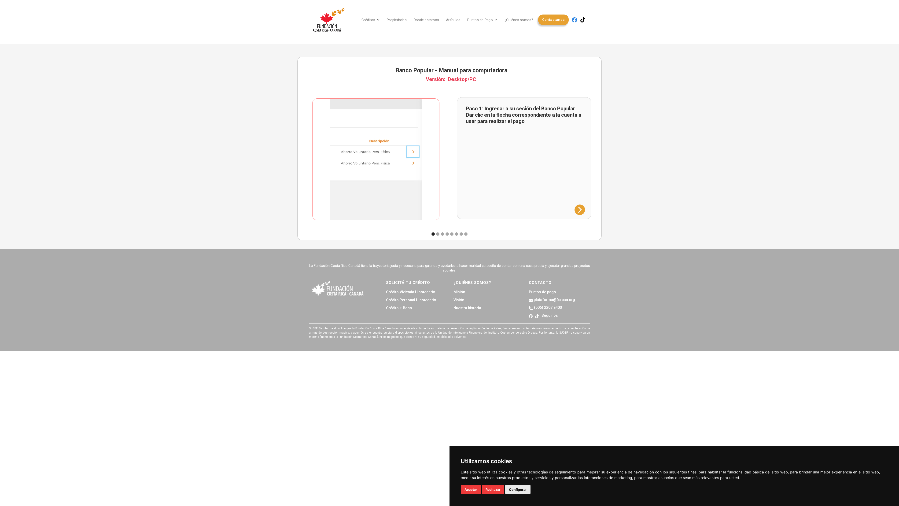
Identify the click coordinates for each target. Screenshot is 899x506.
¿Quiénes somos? (519, 20)
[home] (329, 20)
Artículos (453, 20)
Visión (458, 300)
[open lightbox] (376, 159)
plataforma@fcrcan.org (554, 300)
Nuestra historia (467, 308)
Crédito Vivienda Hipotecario (410, 292)
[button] (370, 19)
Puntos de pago (542, 292)
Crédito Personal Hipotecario (411, 300)
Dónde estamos (426, 20)
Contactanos (553, 20)
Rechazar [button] (493, 489)
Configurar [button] (518, 489)
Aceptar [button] (470, 489)
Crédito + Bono (399, 308)
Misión (459, 292)
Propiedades (397, 20)
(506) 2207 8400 (548, 307)
